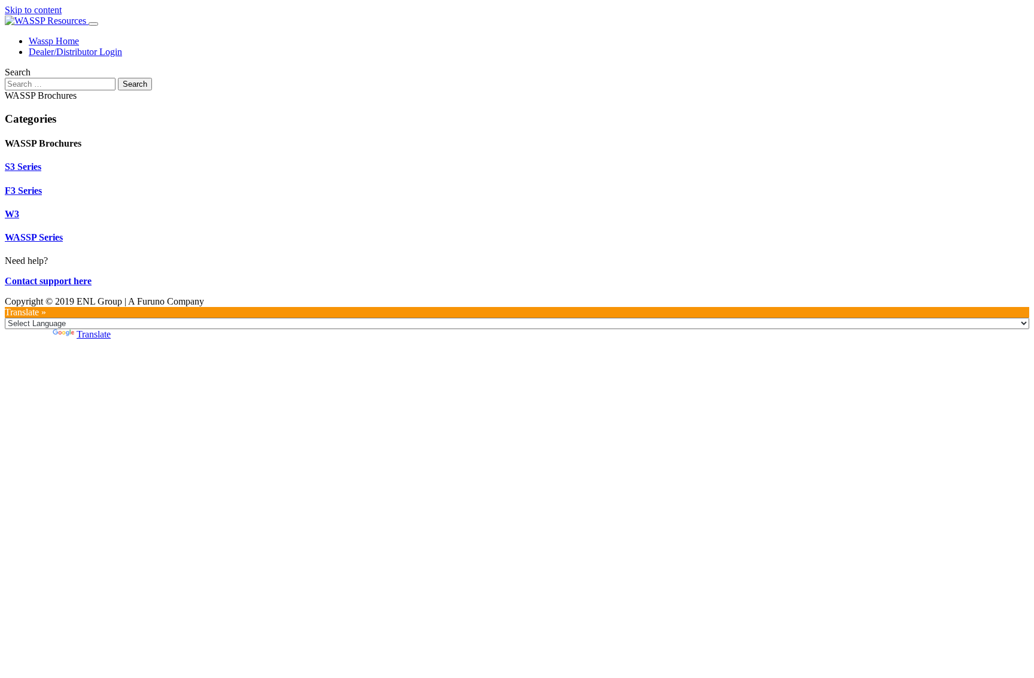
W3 (12, 214)
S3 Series (23, 167)
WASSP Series (34, 237)
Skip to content (33, 10)
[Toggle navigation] (93, 24)
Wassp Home (54, 41)
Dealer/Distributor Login (75, 52)
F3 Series (23, 191)
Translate (94, 334)
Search (18, 72)
